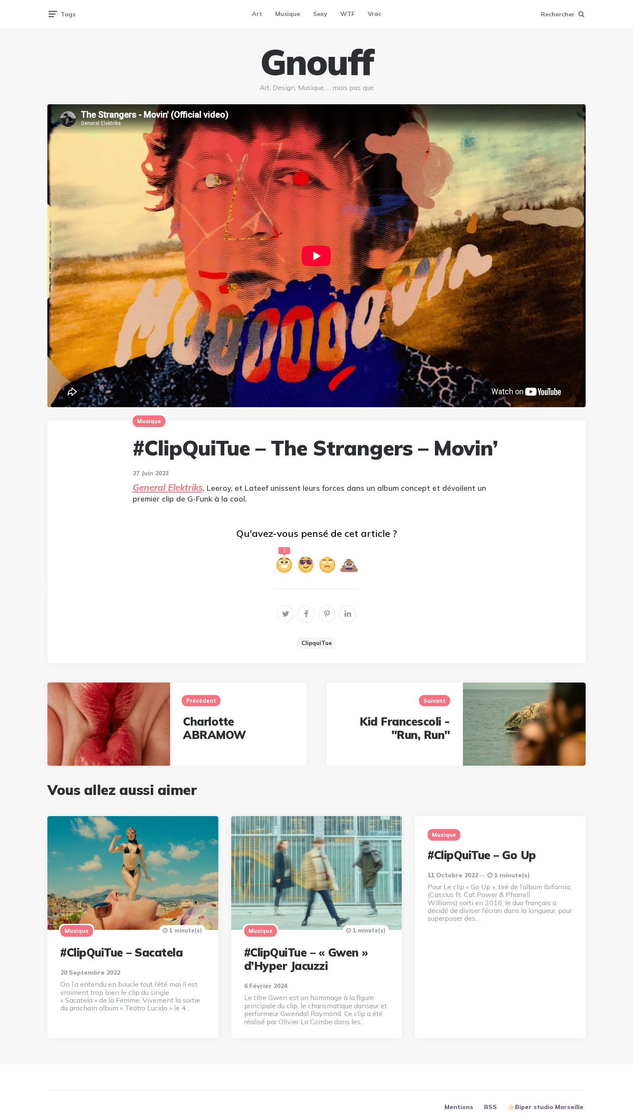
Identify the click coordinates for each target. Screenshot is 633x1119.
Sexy (320, 14)
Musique (287, 14)
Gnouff (316, 62)
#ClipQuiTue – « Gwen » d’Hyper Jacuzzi (306, 959)
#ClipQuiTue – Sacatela (121, 952)
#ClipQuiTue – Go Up (482, 855)
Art (257, 14)
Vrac (374, 14)
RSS (490, 1107)
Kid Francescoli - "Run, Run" (405, 728)
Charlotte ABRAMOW (214, 728)
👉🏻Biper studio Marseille (545, 1107)
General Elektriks (168, 487)
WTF (347, 14)
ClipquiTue (316, 642)
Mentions (458, 1107)
